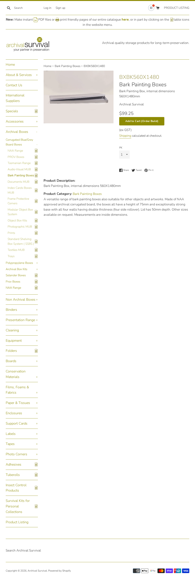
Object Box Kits (17, 220)
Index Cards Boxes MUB (20, 190)
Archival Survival (37, 571)
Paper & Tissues (18, 403)
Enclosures (14, 413)
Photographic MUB (20, 227)
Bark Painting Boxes (21, 175)
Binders (11, 309)
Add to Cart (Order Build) (141, 121)
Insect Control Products (16, 488)
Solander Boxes (16, 275)
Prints (11, 233)
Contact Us (14, 85)
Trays (11, 256)
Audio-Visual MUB (19, 169)
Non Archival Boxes (20, 299)
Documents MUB (18, 182)
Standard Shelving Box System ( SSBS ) (21, 241)
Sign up (60, 8)
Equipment (14, 340)
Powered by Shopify (59, 571)
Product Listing (17, 522)
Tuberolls (13, 474)
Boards (11, 361)
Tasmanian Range (19, 163)
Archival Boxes (17, 131)
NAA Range (15, 151)
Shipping (125, 136)
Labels (11, 433)
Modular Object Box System (20, 212)
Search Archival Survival (23, 550)
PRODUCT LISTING (176, 8)
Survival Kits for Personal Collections (18, 506)
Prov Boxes (13, 281)
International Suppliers (15, 98)
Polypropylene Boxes (19, 263)
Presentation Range (20, 320)
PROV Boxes (16, 157)
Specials (12, 111)
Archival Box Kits (16, 269)
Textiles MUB (16, 250)
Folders (11, 350)
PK (120, 147)
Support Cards (16, 423)
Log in (47, 8)
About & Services (19, 75)
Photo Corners (16, 454)
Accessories (15, 121)
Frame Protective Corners (18, 201)
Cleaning (12, 330)
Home (10, 64)
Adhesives (13, 464)
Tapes (10, 444)
